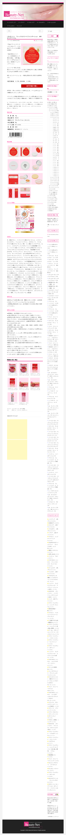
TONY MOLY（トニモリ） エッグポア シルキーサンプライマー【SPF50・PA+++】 (52, 696)
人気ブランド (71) (53, 105)
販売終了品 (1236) (53, 209)
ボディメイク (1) (54, 190)
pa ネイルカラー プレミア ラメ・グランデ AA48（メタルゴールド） (52, 497)
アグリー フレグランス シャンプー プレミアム (52, 604)
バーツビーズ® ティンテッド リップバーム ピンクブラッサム (53, 422)
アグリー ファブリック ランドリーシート (52, 641)
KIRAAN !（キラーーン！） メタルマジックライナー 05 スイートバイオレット (52, 338)
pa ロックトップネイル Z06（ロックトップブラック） (53, 509)
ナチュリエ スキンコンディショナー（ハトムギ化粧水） (52, 704)
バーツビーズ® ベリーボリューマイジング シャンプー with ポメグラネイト (53, 467)
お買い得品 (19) (53, 194)
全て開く (49, 102)
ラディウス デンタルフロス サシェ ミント (52, 322)
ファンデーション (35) (56, 117)
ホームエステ (52, 22)
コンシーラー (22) (56, 177)
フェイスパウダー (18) (56, 182)
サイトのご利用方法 (53, 50)
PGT (13, 410)
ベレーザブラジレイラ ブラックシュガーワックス (52, 673)
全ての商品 (22, 408)
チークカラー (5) (55, 180)
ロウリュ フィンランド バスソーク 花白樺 (52, 265)
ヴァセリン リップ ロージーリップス (53, 538)
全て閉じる (54, 102)
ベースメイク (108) (54, 110)
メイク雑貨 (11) (53, 192)
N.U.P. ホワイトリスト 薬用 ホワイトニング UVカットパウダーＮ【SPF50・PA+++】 (52, 680)
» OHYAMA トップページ (53, 816)
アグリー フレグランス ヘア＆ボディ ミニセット (52, 733)
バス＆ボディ (41, 22)
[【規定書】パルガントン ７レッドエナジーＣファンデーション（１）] (25, 219)
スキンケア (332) (52, 197)
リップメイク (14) (54, 185)
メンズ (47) (51, 204)
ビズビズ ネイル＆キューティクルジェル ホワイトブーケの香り (53, 359)
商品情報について (53, 52)
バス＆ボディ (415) (53, 199)
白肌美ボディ (52, 523)
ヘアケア (22, 22)
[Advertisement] (17, 429)
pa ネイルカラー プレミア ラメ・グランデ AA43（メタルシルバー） (52, 375)
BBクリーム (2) (55, 114)
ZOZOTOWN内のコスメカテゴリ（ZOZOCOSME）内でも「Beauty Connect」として (53, 77)
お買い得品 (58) (52, 205)
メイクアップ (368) (53, 107)
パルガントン (24, 410)
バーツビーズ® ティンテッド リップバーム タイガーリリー (53, 433)
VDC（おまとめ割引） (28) (55, 207)
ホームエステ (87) (53, 200)
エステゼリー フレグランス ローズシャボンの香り (52, 291)
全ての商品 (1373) (53, 104)
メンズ (20, 26)
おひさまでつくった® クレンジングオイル (52, 780)
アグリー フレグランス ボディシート (52, 647)
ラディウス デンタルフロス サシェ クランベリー (52, 427)
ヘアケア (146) (52, 195)
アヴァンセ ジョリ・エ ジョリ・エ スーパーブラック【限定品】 (52, 460)
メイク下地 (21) (55, 112)
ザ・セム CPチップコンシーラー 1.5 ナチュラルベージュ (52, 632)
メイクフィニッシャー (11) (56, 187)
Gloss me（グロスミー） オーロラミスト (52, 764)
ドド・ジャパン (17, 410)
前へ (9, 31)
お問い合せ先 (52, 53)
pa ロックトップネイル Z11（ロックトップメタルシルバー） (53, 407)
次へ (40, 31)
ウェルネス (11, 26)
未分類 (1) (51, 210)
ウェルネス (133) (52, 202)
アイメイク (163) (54, 109)
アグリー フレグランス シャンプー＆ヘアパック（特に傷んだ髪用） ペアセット (52, 749)
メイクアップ (12, 22)
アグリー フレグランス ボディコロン (52, 774)
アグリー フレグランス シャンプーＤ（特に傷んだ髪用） (52, 626)
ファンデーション (16, 408)
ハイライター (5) (55, 179)
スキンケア (31, 22)
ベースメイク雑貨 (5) (56, 184)
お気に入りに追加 (39, 40)
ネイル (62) (52, 189)
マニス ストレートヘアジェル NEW (52, 688)
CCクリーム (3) (55, 115)
